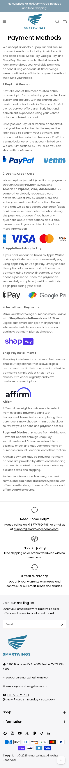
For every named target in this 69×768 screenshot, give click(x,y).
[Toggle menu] (4, 21)
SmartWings (36, 755)
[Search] (57, 21)
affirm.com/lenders (16, 485)
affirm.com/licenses (44, 485)
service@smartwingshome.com (27, 686)
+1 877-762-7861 (38, 524)
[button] (64, 21)
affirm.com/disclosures (18, 489)
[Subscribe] (62, 624)
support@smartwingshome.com (36, 529)
